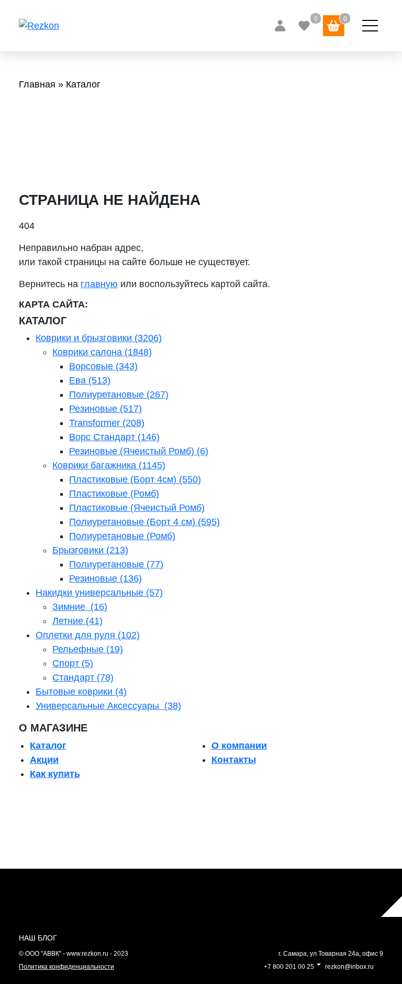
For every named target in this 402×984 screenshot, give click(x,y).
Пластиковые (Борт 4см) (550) (135, 479)
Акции (44, 760)
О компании (239, 745)
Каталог (48, 745)
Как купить (55, 774)
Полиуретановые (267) (119, 394)
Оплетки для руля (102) (88, 635)
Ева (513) (89, 380)
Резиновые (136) (105, 578)
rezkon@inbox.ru (349, 966)
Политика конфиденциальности (66, 966)
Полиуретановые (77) (116, 564)
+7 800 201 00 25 (289, 966)
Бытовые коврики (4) (81, 691)
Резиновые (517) (105, 408)
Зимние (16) (79, 607)
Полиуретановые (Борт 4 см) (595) (144, 522)
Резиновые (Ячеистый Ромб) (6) (138, 451)
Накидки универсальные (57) (99, 592)
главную (99, 284)
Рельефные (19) (87, 649)
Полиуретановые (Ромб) (122, 536)
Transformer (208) (106, 423)
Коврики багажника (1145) (108, 465)
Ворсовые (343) (103, 366)
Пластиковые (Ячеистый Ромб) (137, 507)
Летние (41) (77, 621)
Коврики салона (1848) (102, 352)
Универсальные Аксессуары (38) (108, 706)
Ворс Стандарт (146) (114, 437)
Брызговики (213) (90, 550)
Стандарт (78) (83, 677)
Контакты (233, 760)
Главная (37, 84)
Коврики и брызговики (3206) (99, 338)
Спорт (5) (72, 663)
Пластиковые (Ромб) (114, 493)
